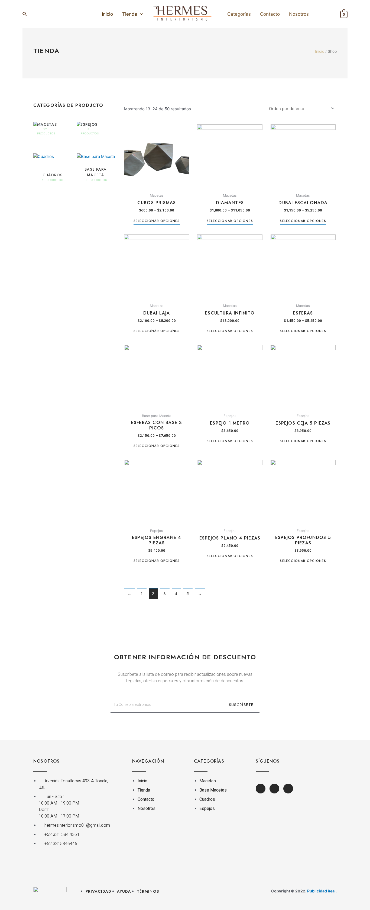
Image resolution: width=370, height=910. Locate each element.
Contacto (270, 14)
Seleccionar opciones (157, 221)
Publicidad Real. (322, 891)
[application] (140, 14)
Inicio (107, 14)
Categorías (239, 14)
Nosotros (299, 14)
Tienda (129, 14)
